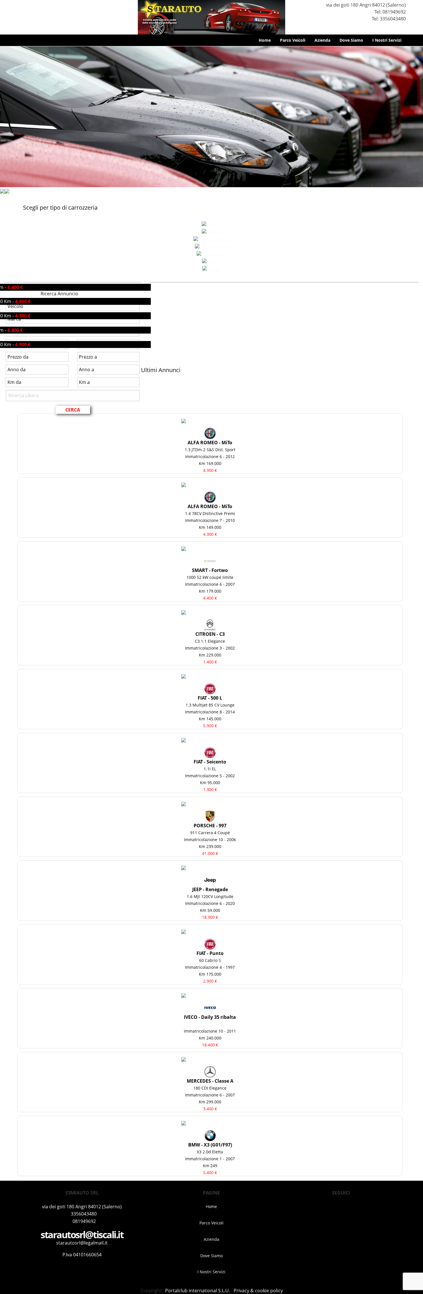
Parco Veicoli (292, 40)
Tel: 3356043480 (388, 19)
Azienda (322, 40)
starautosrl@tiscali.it (82, 1234)
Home (265, 40)
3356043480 (84, 1214)
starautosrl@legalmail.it (82, 1243)
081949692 (394, 12)
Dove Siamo (351, 40)
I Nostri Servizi (386, 40)
